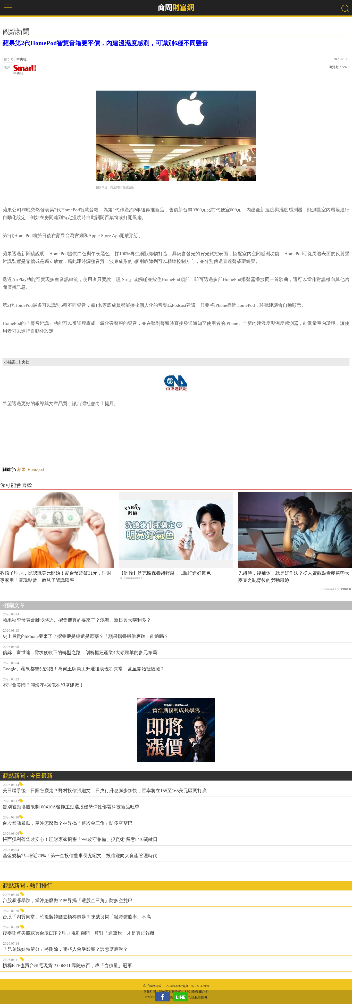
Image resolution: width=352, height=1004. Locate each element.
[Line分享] (182, 996)
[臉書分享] (164, 996)
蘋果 (21, 469)
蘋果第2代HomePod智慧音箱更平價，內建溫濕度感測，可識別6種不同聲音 (105, 43)
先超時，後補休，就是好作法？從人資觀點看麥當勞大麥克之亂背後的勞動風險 (293, 577)
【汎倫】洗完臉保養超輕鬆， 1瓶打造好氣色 (165, 573)
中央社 (18, 73)
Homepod (36, 469)
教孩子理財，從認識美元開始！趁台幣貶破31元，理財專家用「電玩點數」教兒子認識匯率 (55, 577)
